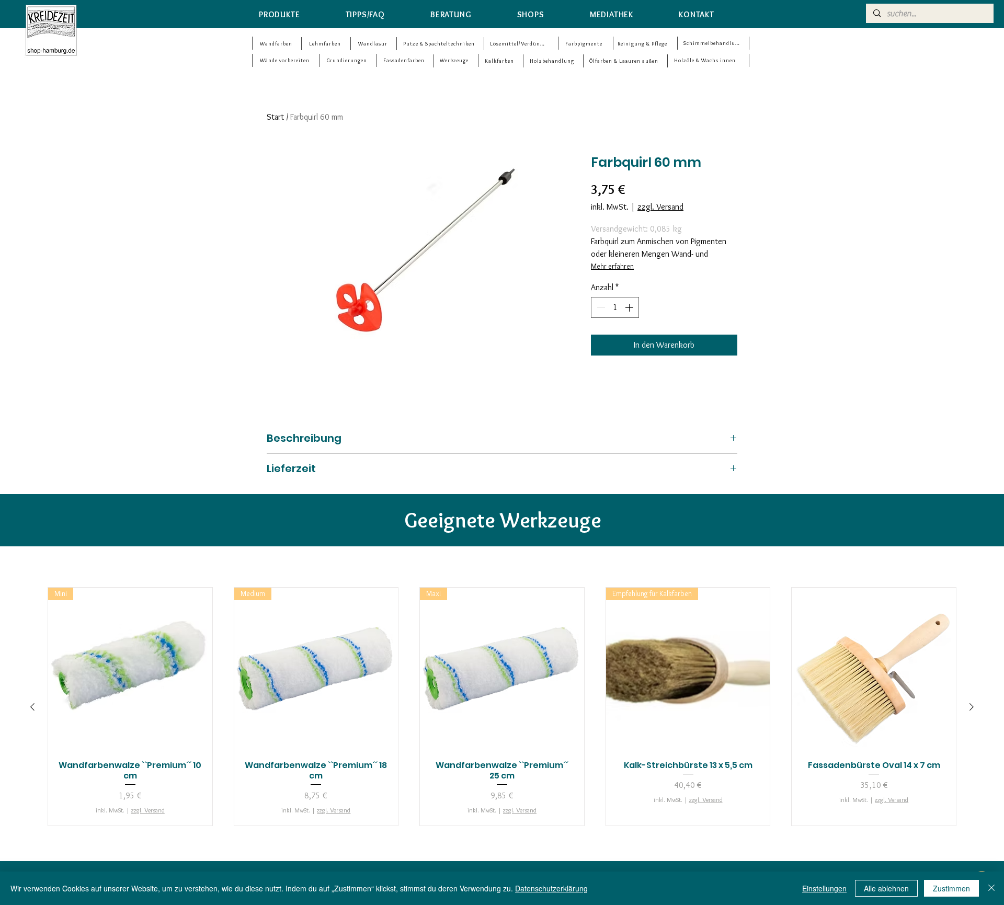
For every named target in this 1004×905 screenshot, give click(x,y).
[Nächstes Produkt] (971, 707)
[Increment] (630, 307)
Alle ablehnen (886, 888)
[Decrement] (599, 307)
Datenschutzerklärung (551, 888)
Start (275, 117)
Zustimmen (951, 888)
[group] (502, 707)
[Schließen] (991, 888)
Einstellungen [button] (824, 888)
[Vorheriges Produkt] (32, 707)
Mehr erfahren (612, 266)
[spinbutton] (615, 307)
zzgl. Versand (660, 207)
